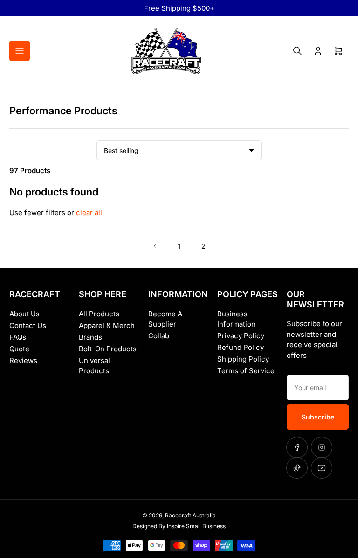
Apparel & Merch (107, 325)
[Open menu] (19, 51)
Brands (90, 337)
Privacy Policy (240, 335)
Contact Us (27, 325)
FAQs (17, 337)
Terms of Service (246, 370)
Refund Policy (240, 347)
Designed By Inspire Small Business (179, 526)
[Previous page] (155, 246)
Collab (158, 335)
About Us (24, 313)
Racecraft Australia (190, 515)
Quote (19, 348)
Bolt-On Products (108, 348)
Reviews (23, 360)
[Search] (297, 51)
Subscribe (318, 417)
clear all (89, 212)
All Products (99, 313)
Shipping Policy (243, 359)
